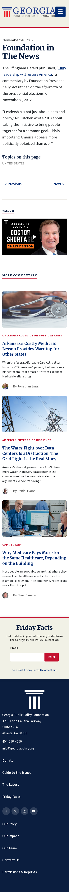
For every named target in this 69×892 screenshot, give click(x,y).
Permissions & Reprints (19, 871)
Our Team (9, 848)
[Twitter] (15, 811)
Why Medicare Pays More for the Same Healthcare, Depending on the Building (34, 558)
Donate (8, 760)
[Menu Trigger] (60, 12)
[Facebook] (6, 811)
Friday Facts (11, 796)
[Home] (29, 12)
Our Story (9, 824)
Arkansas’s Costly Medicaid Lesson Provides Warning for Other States (30, 349)
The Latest (10, 784)
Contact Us (11, 860)
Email (14, 648)
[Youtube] (34, 811)
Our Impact (10, 835)
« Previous (13, 184)
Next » (58, 184)
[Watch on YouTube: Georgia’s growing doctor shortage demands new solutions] (34, 237)
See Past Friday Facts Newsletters (34, 670)
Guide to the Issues (16, 772)
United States (13, 163)
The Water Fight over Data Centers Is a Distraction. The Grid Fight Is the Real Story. (30, 453)
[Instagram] (24, 811)
